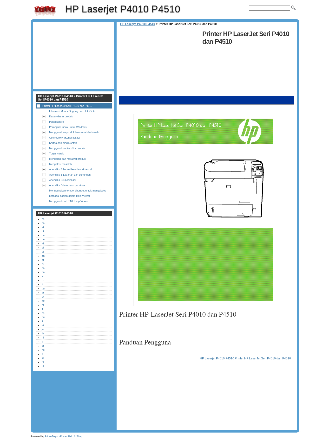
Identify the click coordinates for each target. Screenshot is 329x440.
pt (43, 259)
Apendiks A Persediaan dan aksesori (70, 169)
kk (43, 243)
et (43, 325)
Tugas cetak (56, 153)
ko (43, 300)
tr (42, 341)
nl (43, 337)
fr (42, 284)
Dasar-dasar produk (61, 116)
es (43, 218)
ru (43, 263)
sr (43, 345)
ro (43, 280)
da (43, 223)
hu (43, 317)
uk (43, 231)
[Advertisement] (159, 62)
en (43, 272)
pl (43, 362)
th (43, 333)
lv (43, 276)
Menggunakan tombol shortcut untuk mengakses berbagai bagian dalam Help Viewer (77, 193)
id (43, 358)
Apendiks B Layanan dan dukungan (70, 174)
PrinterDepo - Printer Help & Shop (63, 436)
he (43, 239)
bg (43, 288)
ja (43, 329)
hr (43, 304)
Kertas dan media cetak (63, 142)
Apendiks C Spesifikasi (62, 180)
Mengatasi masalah (60, 164)
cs (43, 313)
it (42, 308)
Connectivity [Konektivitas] (64, 137)
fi (42, 353)
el (43, 366)
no (43, 349)
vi (43, 251)
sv (43, 296)
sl (43, 247)
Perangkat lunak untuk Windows (68, 127)
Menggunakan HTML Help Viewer (68, 201)
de (43, 235)
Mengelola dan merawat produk (67, 158)
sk (43, 227)
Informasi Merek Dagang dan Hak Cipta (72, 111)
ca (43, 268)
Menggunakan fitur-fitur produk (67, 148)
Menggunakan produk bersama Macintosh (74, 132)
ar (43, 292)
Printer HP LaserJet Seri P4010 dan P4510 (67, 105)
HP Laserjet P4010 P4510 (45, 11)
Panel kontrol (56, 121)
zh (43, 255)
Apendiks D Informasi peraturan (67, 185)
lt (42, 321)
